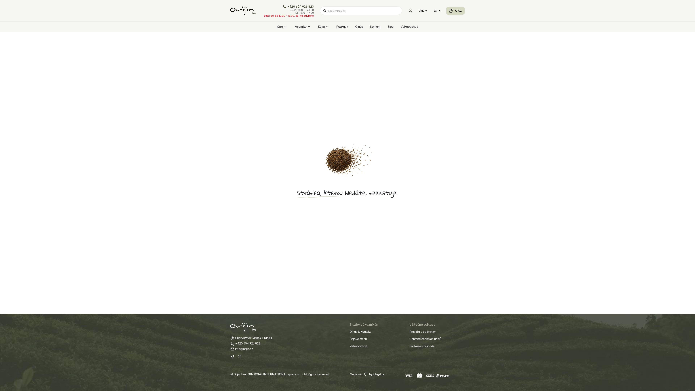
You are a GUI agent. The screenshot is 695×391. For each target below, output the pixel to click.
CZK (422, 10)
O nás (359, 26)
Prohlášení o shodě (422, 346)
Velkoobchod (409, 26)
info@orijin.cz (244, 349)
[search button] (325, 11)
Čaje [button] (280, 26)
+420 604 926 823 (300, 6)
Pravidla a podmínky (422, 331)
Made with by (361, 374)
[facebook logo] (232, 356)
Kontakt (375, 26)
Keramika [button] (300, 26)
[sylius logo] (243, 11)
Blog (390, 26)
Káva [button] (321, 26)
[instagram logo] (239, 356)
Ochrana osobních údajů (425, 339)
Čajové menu (358, 339)
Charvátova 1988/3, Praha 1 (253, 338)
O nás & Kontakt (360, 331)
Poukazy (342, 26)
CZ (436, 10)
